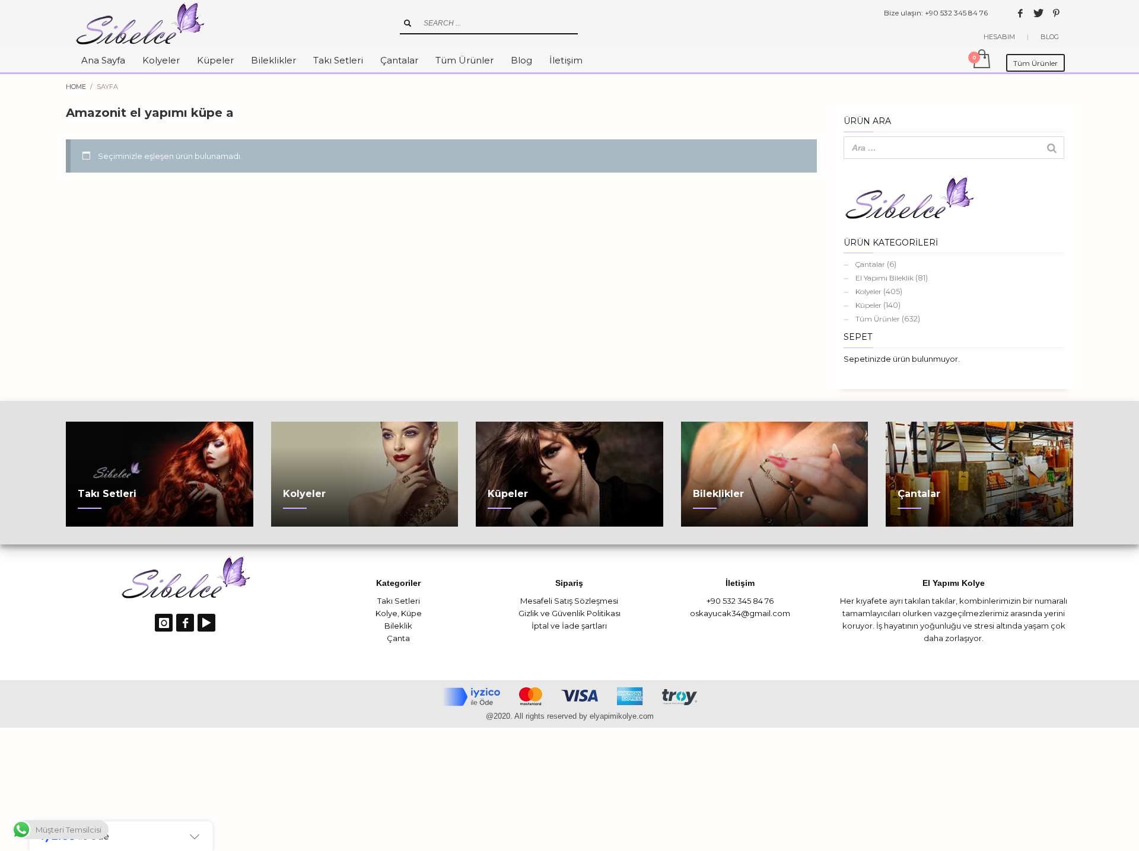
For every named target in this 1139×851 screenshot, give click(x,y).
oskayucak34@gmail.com (740, 613)
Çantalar (870, 264)
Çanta (398, 638)
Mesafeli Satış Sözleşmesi (569, 600)
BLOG (1050, 37)
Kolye (386, 613)
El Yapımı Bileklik (884, 277)
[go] (407, 23)
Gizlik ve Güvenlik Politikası (569, 613)
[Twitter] (1038, 13)
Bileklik (398, 625)
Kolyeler (868, 291)
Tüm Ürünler (877, 318)
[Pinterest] (1056, 13)
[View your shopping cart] (981, 60)
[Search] (1052, 147)
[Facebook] (1020, 13)
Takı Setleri (398, 600)
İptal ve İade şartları (569, 625)
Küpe (411, 613)
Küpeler (868, 305)
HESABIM (999, 37)
